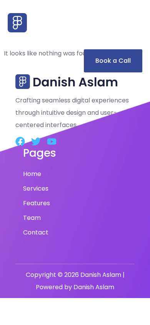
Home (32, 173)
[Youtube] (52, 141)
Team (32, 217)
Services (35, 188)
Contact (35, 232)
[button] (75, 40)
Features (36, 203)
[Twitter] (36, 141)
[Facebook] (20, 141)
